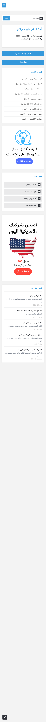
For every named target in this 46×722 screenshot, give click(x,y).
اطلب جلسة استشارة (23, 53)
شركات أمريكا (31, 104)
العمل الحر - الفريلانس (29, 84)
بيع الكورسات (33, 89)
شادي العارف (35, 36)
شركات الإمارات (31, 109)
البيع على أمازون (31, 79)
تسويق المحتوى (32, 99)
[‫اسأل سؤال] (4, 717)
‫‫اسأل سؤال (23, 62)
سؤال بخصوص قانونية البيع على (30, 334)
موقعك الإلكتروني (31, 119)
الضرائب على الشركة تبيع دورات (30, 349)
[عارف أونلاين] (34, 5)
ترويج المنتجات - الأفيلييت (28, 94)
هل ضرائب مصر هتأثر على (32, 322)
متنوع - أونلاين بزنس (30, 114)
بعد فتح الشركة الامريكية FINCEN (29, 310)
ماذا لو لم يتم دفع (36, 295)
